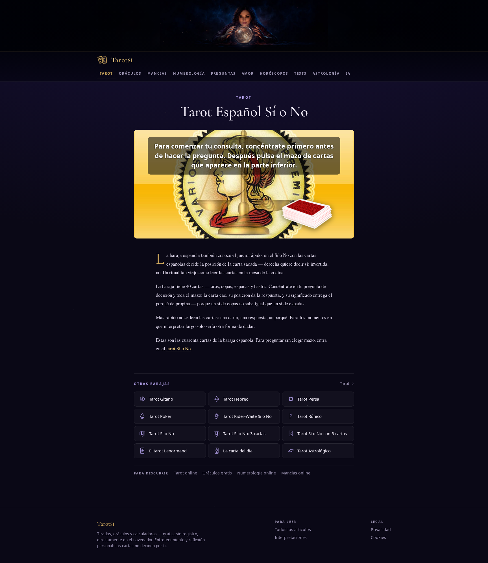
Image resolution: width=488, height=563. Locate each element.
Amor (248, 73)
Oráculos (130, 73)
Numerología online (256, 473)
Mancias (157, 73)
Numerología (189, 73)
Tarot (106, 73)
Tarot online (185, 473)
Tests (300, 73)
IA (348, 73)
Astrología (326, 73)
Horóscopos (274, 73)
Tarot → (347, 383)
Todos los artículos (293, 529)
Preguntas (223, 73)
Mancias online (295, 473)
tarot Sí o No (178, 348)
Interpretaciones (291, 537)
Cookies (378, 537)
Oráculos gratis (217, 473)
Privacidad (381, 529)
